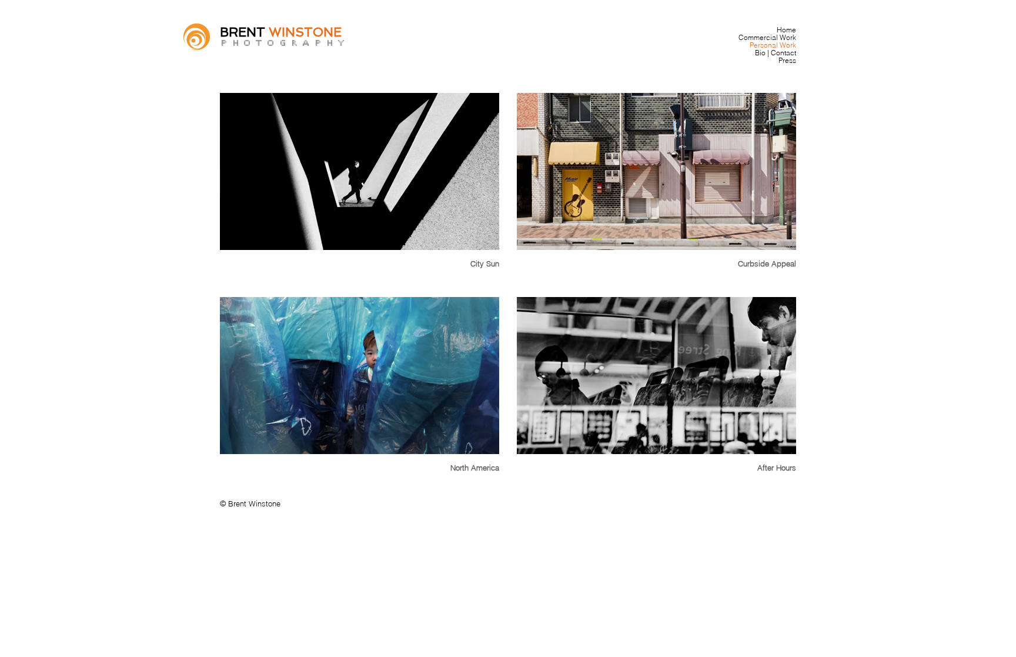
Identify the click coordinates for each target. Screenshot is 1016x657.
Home (786, 30)
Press (787, 60)
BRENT (244, 32)
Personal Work (773, 45)
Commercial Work (767, 37)
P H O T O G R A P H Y (282, 43)
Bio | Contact (775, 52)
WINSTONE (305, 32)
